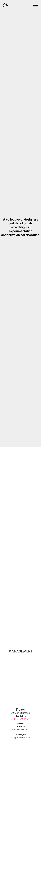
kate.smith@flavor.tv (20, 729)
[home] (5, 0)
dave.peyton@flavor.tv (20, 737)
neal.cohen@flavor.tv (20, 719)
